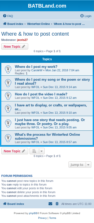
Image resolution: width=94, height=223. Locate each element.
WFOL (35, 87)
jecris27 (22, 39)
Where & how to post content (35, 34)
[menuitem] (8, 16)
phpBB (33, 213)
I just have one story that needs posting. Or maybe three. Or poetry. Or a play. (50, 122)
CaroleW (36, 70)
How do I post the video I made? (41, 94)
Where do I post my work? (36, 67)
